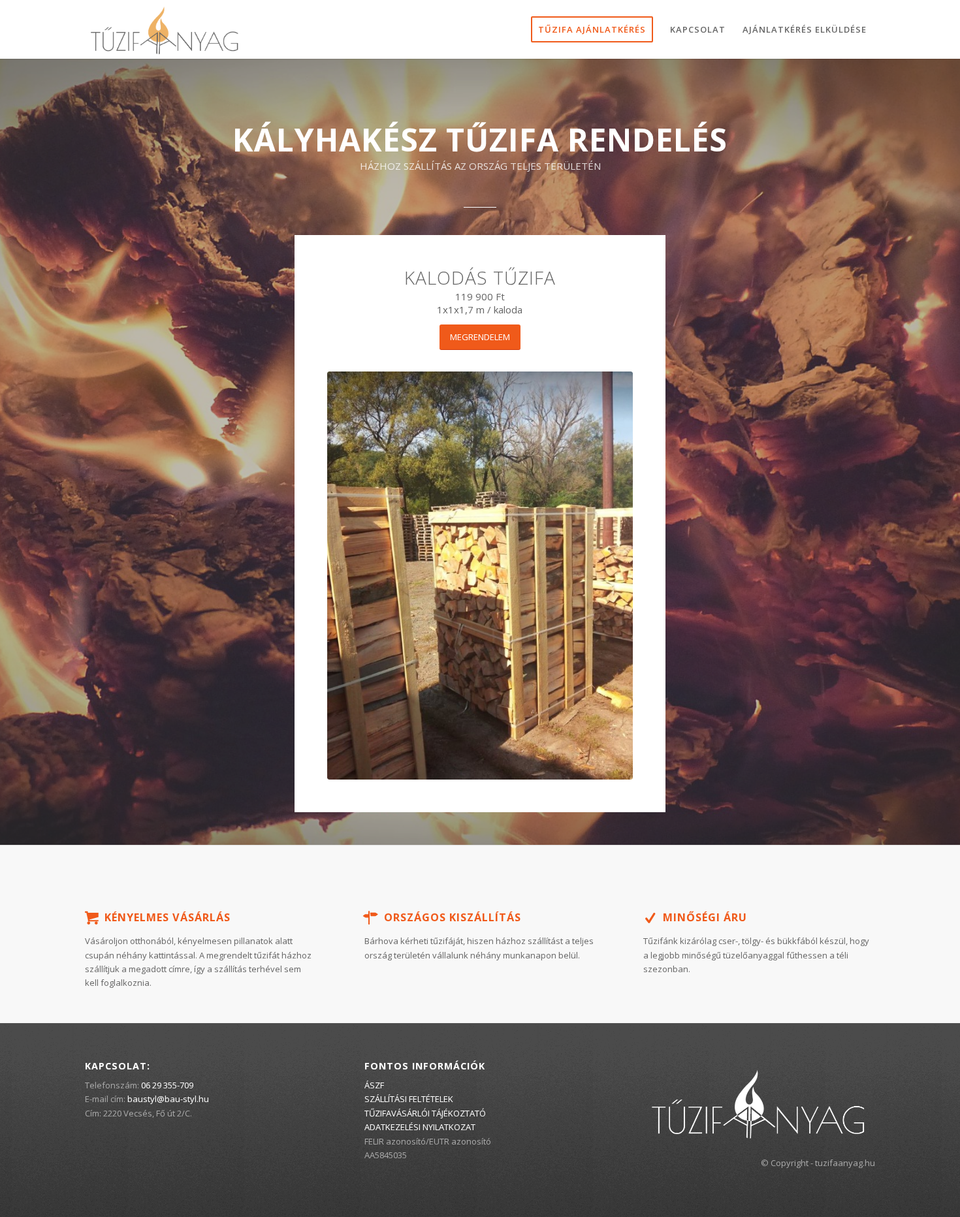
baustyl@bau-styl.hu (168, 1099)
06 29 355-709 (167, 1085)
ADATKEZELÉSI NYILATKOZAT (419, 1127)
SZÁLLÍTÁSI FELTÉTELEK (408, 1099)
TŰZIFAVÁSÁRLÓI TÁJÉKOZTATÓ (425, 1113)
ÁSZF (374, 1085)
